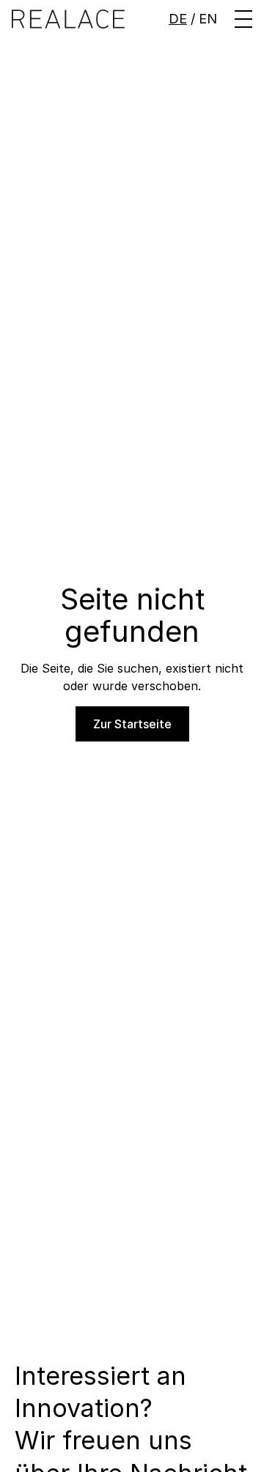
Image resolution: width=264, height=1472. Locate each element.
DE (178, 18)
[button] (243, 19)
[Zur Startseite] (68, 19)
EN (208, 18)
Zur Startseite (132, 724)
